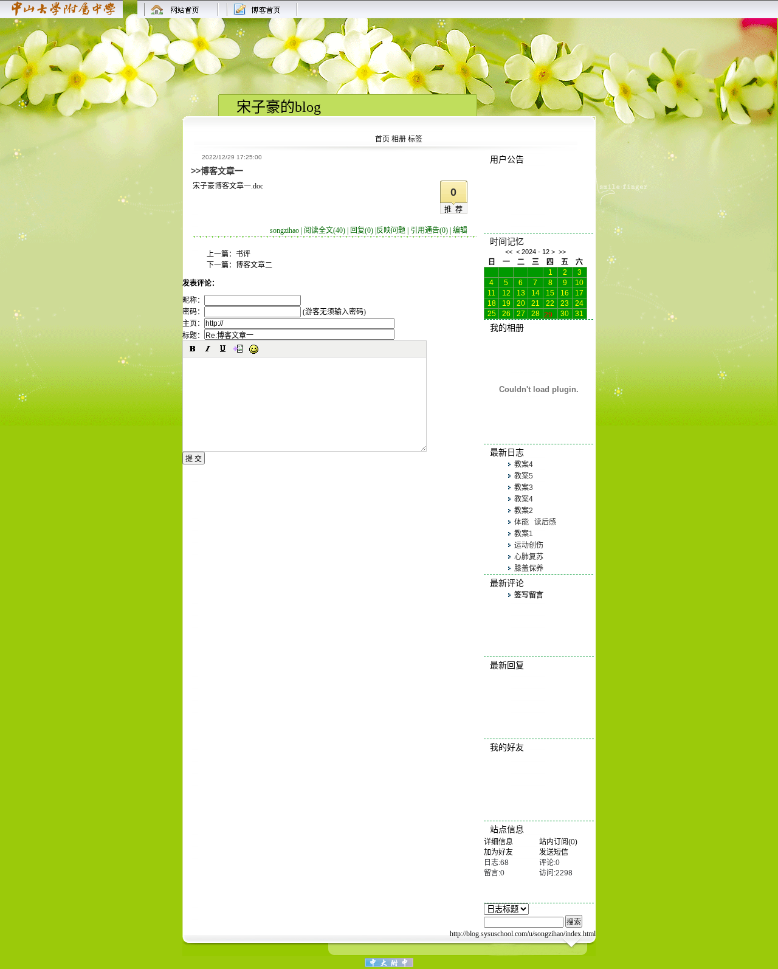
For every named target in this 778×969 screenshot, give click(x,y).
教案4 (523, 464)
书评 (243, 254)
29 (548, 314)
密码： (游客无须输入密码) (274, 312)
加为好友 (498, 852)
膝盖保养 (528, 568)
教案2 (523, 510)
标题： (193, 335)
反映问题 (390, 230)
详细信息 (498, 842)
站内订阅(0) (558, 842)
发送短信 (553, 852)
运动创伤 (528, 545)
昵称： (193, 300)
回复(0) (361, 230)
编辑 (460, 230)
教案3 (523, 487)
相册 (398, 139)
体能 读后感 (535, 522)
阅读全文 (324, 230)
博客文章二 (254, 265)
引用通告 (429, 230)
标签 (415, 139)
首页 (382, 139)
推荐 (455, 209)
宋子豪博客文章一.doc (228, 186)
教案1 (523, 533)
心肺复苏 (528, 557)
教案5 (523, 476)
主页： (193, 323)
